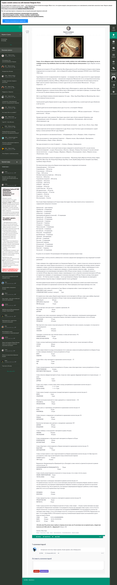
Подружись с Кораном (7, 91)
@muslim (113, 81)
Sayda (6, 137)
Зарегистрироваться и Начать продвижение (10, 269)
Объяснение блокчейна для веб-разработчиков (10, 277)
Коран (38, 532)
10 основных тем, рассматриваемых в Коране (9, 61)
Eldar (6, 282)
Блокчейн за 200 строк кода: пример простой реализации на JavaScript (10, 178)
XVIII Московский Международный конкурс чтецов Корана (10, 310)
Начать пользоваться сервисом (15, 21)
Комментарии (5, 166)
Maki (6, 326)
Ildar (6, 65)
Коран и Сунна (6, 34)
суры (48, 532)
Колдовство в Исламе (7, 71)
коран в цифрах (75, 532)
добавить (36, 571)
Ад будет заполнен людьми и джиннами (9, 81)
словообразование (67, 532)
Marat (6, 293)
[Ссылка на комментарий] (58, 553)
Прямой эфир (6, 162)
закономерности (57, 532)
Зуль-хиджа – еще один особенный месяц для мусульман (11, 299)
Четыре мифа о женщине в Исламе (9, 288)
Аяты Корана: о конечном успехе (10, 153)
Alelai (6, 148)
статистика (43, 532)
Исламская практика (13, 137)
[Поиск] (20, 27)
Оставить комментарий (42, 558)
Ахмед (39, 536)
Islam (6, 54)
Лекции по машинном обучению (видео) (10, 355)
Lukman (6, 304)
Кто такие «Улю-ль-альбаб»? (9, 112)
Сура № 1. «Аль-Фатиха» (8, 122)
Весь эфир (9, 371)
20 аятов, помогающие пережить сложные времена (10, 143)
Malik (6, 126)
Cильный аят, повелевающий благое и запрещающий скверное (10, 102)
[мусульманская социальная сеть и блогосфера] (11, 28)
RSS (11, 44)
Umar (6, 107)
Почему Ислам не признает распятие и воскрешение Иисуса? (10, 132)
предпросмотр (44, 571)
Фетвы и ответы (11, 65)
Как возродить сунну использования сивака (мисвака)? (10, 332)
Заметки (114, 56)
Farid (6, 96)
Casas (6, 75)
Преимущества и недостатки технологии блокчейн (9, 321)
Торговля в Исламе (7, 365)
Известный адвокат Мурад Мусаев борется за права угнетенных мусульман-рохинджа (10, 344)
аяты (52, 532)
